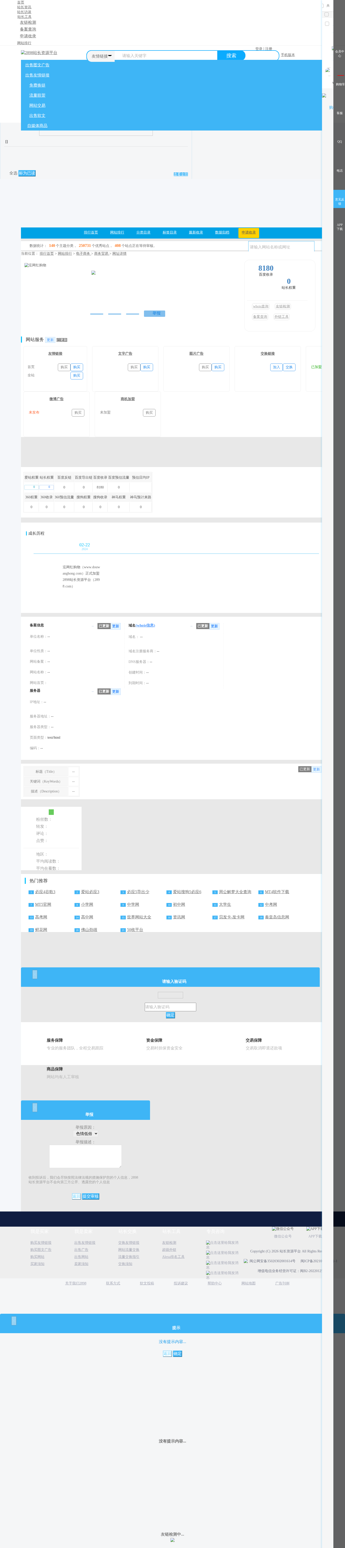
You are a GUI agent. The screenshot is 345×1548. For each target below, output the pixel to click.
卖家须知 (81, 1264)
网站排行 (24, 43)
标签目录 (170, 232)
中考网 (271, 904)
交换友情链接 (128, 1243)
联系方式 (113, 1283)
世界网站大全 (139, 917)
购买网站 (37, 1257)
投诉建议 (181, 1283)
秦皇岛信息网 (277, 917)
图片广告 (196, 353)
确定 (170, 1015)
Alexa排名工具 (173, 1257)
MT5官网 (43, 904)
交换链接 (268, 353)
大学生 (225, 904)
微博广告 (57, 399)
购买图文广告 (41, 1250)
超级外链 (169, 1250)
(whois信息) (145, 625)
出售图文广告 (37, 65)
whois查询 (260, 306)
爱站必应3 (90, 892)
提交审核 (91, 1196)
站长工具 (24, 17)
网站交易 (37, 105)
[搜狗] (133, 293)
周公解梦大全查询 (235, 892)
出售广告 (81, 1250)
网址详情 (119, 253)
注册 (268, 49)
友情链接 (55, 353)
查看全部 (181, 174)
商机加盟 (128, 399)
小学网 (87, 904)
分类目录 (143, 232)
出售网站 (81, 1257)
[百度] (113, 293)
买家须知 (37, 1264)
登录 (258, 49)
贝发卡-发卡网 (231, 917)
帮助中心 (215, 1283)
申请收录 (28, 36)
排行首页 (91, 232)
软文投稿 (147, 1283)
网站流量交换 (128, 1250)
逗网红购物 (104, 267)
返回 (76, 1196)
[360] (123, 293)
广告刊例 (282, 1283)
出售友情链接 (37, 75)
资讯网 (179, 917)
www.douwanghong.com (108, 280)
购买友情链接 (41, 1243)
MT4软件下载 (277, 892)
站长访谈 (24, 12)
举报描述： (86, 1142)
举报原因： (86, 1127)
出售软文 (37, 115)
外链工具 (282, 317)
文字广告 (125, 353)
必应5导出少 (138, 892)
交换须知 (125, 1264)
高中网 (87, 917)
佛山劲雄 (89, 929)
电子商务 (83, 253)
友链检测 (28, 22)
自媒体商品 (37, 125)
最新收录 (196, 232)
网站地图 (248, 1283)
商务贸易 (101, 253)
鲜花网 (41, 929)
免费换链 (37, 85)
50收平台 (135, 929)
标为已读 (27, 173)
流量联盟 (37, 95)
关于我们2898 (75, 1283)
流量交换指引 (128, 1257)
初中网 (179, 904)
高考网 (41, 917)
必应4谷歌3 (45, 892)
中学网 (133, 904)
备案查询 (28, 29)
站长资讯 (24, 7)
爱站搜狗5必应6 (187, 892)
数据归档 (222, 232)
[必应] (144, 293)
